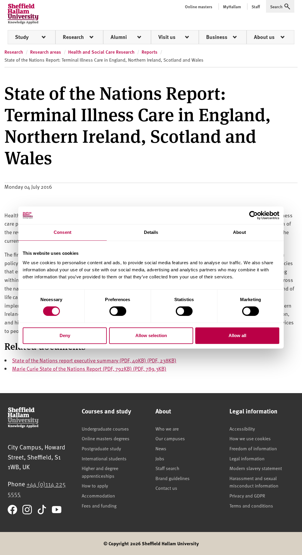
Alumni (119, 37)
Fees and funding (99, 505)
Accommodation (98, 495)
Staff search (167, 468)
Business (216, 37)
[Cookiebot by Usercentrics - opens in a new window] (253, 215)
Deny (65, 335)
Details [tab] (151, 232)
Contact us (166, 488)
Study (22, 37)
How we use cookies (250, 438)
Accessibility (242, 428)
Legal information (247, 458)
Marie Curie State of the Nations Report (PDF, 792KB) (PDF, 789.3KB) (89, 368)
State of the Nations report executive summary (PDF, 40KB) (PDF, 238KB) (94, 360)
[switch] (117, 311)
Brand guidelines (172, 478)
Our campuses (170, 438)
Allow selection (151, 335)
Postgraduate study (101, 448)
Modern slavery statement (255, 468)
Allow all (237, 335)
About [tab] (239, 232)
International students (104, 458)
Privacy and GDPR (247, 495)
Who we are (167, 428)
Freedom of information (253, 448)
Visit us (166, 37)
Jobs (159, 458)
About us (264, 37)
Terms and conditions (251, 505)
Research (73, 37)
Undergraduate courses (105, 428)
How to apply (95, 485)
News (160, 448)
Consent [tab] (62, 232)
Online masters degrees (105, 438)
